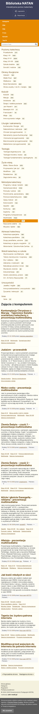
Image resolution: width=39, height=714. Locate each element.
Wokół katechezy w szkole (14, 251)
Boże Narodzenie (12, 84)
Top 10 (4, 40)
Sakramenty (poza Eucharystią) (17, 135)
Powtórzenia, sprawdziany (15, 194)
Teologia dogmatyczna (14, 152)
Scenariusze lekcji (12, 188)
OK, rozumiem (7, 710)
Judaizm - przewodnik (14, 349)
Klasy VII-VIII (10, 61)
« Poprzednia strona (10, 674)
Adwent (8, 75)
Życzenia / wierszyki (12, 291)
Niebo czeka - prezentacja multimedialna (16, 388)
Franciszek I (9, 112)
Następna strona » (26, 674)
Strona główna (5, 684)
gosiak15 (22, 524)
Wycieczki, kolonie (12, 269)
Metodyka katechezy (11, 182)
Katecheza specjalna (13, 234)
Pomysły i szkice (11, 191)
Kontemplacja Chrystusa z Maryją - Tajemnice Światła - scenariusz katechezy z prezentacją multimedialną (17, 314)
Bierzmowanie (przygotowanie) (17, 141)
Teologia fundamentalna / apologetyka (20, 158)
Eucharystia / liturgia (13, 126)
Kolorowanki (10, 203)
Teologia (5, 149)
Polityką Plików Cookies (15, 702)
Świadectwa (10, 174)
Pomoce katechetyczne (15, 197)
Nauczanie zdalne (12, 224)
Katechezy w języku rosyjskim (16, 243)
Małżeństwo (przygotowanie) (16, 144)
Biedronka (23, 374)
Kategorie (5, 21)
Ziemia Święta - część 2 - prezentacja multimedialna (16, 464)
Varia (7, 299)
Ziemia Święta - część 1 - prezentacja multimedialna (16, 425)
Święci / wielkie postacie (14, 104)
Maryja (8, 98)
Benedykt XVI (10, 109)
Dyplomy (8, 212)
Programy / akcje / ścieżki (15, 185)
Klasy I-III (9, 55)
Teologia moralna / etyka (14, 155)
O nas (4, 33)
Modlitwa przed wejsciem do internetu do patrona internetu (18, 645)
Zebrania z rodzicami (13, 263)
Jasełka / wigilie (11, 285)
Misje (7, 115)
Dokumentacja (11, 272)
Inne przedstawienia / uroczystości (19, 288)
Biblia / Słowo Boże (12, 165)
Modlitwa (9, 171)
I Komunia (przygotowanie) (16, 138)
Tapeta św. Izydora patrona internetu (16, 616)
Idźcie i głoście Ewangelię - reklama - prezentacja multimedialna (16, 499)
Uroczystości (8, 283)
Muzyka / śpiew (11, 227)
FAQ (3, 29)
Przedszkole (10, 52)
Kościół (5, 92)
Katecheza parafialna (13, 237)
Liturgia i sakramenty (11, 123)
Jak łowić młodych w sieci (16, 574)
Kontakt (5, 36)
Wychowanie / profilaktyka (15, 254)
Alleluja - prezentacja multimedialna (13, 541)
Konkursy (9, 209)
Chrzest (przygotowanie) (14, 132)
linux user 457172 (25, 595)
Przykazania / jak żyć (13, 168)
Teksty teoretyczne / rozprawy (17, 257)
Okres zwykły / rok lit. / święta (17, 87)
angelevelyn (23, 447)
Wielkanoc (9, 81)
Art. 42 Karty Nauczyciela (15, 278)
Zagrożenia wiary (11, 177)
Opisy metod (10, 200)
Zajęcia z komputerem (13, 221)
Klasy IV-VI (10, 58)
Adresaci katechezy (11, 231)
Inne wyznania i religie (13, 118)
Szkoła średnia (11, 64)
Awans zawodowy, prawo (15, 275)
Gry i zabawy (10, 260)
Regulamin (4, 688)
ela (21, 561)
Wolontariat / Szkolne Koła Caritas (17, 246)
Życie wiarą (7, 162)
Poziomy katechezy (11, 49)
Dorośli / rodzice (11, 67)
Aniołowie (9, 101)
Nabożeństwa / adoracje (15, 129)
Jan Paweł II (10, 107)
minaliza (22, 408)
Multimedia (10, 218)
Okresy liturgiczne (10, 72)
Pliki (3, 25)
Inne (4, 296)
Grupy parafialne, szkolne (15, 240)
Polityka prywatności (7, 690)
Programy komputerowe (14, 215)
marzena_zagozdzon (26, 336)
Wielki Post (9, 78)
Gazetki (8, 206)
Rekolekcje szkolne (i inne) (15, 266)
